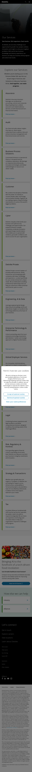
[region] (16, 386)
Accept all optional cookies (16, 394)
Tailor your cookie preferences (16, 402)
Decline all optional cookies (16, 398)
